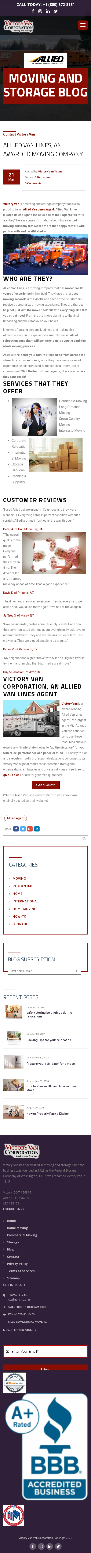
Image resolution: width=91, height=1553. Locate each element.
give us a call (12, 775)
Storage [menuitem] (13, 1242)
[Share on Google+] (30, 828)
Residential (23, 886)
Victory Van (11, 204)
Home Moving (25, 909)
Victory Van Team (50, 171)
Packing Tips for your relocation (48, 1040)
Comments (34, 183)
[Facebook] (33, 11)
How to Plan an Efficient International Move (51, 1088)
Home (17, 894)
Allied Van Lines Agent (38, 209)
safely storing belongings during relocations (49, 1014)
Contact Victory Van (19, 134)
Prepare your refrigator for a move (50, 1063)
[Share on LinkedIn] (37, 828)
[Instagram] (40, 11)
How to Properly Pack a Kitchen (47, 1113)
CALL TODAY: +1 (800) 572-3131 (46, 4)
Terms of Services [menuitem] (21, 1271)
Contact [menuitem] (13, 1257)
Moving (19, 878)
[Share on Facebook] (16, 828)
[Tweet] (23, 828)
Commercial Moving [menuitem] (22, 1235)
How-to (19, 916)
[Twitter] (56, 11)
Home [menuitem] (11, 1221)
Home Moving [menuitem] (17, 1228)
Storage (20, 924)
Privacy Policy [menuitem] (17, 1264)
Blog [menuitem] (10, 1249)
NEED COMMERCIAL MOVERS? (27, 1321)
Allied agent (42, 177)
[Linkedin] (48, 11)
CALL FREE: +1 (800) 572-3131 (27, 1307)
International (26, 901)
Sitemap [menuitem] (13, 1278)
